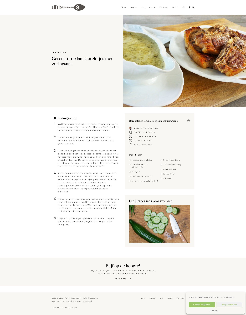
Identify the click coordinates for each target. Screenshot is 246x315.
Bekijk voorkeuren (229, 304)
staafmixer (167, 178)
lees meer (121, 278)
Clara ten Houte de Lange (146, 128)
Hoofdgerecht (140, 132)
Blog (143, 7)
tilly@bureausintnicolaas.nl (81, 301)
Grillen (152, 136)
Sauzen (151, 132)
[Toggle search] (184, 7)
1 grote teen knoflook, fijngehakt (145, 181)
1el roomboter (169, 174)
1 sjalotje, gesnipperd (171, 160)
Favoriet (152, 7)
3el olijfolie (136, 172)
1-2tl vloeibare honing (172, 164)
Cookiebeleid (214, 310)
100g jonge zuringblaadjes (142, 176)
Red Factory (72, 307)
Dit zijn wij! (164, 7)
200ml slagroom (169, 169)
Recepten (133, 7)
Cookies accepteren (201, 304)
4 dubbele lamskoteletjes (142, 160)
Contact (175, 7)
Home (124, 7)
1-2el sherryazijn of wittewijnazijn (140, 165)
